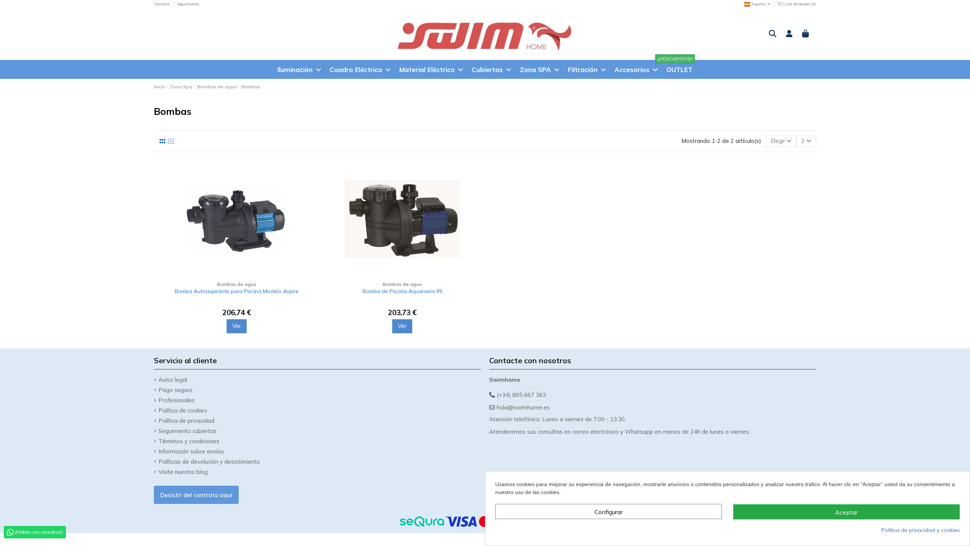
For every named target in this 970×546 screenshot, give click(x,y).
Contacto (162, 4)
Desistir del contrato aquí (196, 495)
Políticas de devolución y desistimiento (209, 461)
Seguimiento (188, 4)
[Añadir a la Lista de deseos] (309, 187)
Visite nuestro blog (183, 471)
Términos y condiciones (188, 441)
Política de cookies (182, 410)
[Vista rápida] (309, 200)
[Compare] (309, 173)
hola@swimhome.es (523, 407)
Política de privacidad (186, 420)
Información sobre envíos (191, 451)
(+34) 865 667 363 (521, 395)
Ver (236, 325)
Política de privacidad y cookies (920, 530)
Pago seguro (175, 390)
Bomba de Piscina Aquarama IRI (402, 291)
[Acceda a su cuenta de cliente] (789, 34)
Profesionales (176, 400)
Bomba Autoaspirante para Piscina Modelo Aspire (237, 291)
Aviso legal (172, 379)
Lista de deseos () (799, 4)
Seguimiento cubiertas (187, 431)
